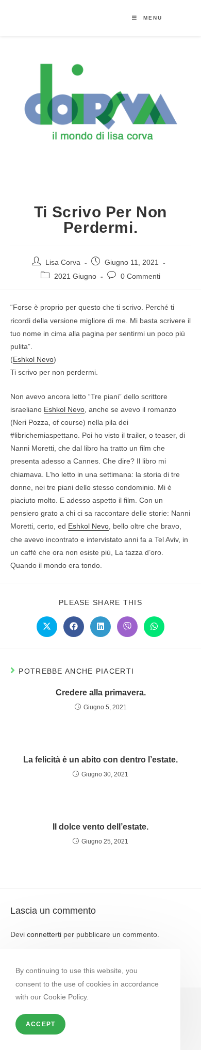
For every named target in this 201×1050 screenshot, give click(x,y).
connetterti (44, 934)
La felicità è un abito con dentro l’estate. (100, 759)
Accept (40, 1024)
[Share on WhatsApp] (154, 626)
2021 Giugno (75, 276)
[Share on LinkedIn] (100, 626)
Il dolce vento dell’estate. (100, 826)
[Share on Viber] (127, 626)
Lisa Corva (62, 262)
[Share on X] (47, 626)
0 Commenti (140, 276)
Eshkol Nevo (33, 359)
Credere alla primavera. (101, 692)
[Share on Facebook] (73, 626)
